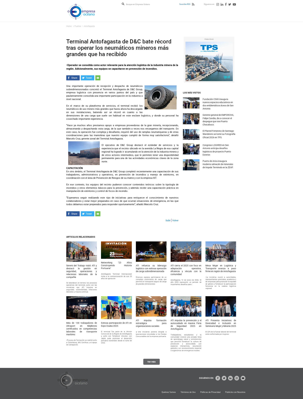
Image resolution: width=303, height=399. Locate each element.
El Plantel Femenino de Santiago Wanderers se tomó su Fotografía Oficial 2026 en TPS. (219, 134)
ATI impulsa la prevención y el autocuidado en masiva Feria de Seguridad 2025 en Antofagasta (186, 324)
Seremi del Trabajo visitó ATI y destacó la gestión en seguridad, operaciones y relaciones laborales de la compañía (81, 271)
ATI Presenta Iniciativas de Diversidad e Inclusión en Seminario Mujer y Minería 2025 (220, 323)
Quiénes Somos (169, 392)
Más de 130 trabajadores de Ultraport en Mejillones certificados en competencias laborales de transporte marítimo (81, 328)
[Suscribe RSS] (193, 4)
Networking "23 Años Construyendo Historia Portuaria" (116, 265)
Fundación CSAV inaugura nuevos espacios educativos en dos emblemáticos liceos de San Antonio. (218, 104)
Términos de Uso (188, 392)
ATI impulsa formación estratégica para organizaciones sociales (151, 323)
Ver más (151, 361)
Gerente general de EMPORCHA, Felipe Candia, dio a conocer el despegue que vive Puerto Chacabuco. (218, 119)
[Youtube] (234, 4)
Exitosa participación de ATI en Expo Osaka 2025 (116, 324)
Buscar (123, 4)
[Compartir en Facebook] (73, 77)
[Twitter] (229, 4)
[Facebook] (226, 4)
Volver (175, 220)
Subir (168, 220)
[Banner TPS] (209, 61)
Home (68, 26)
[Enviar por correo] (97, 77)
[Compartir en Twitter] (87, 77)
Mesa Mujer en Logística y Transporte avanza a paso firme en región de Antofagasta (220, 268)
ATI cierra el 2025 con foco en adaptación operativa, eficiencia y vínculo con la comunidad (186, 270)
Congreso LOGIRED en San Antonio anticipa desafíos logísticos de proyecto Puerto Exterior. (217, 150)
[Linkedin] (222, 4)
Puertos (77, 26)
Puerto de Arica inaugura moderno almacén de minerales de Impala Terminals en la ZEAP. (218, 164)
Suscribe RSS (184, 4)
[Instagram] (217, 4)
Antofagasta (89, 26)
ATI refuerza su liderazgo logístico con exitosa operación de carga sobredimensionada (151, 268)
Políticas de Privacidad (210, 392)
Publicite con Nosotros (235, 392)
